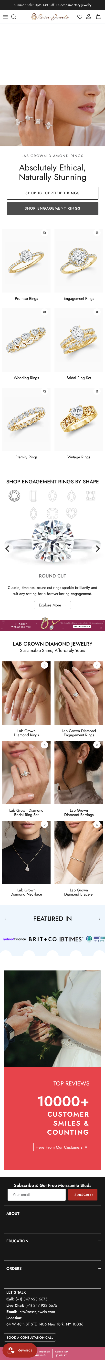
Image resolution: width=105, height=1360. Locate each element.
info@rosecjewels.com (37, 1312)
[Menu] (5, 16)
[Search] (16, 16)
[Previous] (7, 548)
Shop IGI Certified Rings (52, 193)
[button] (80, 17)
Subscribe (84, 1194)
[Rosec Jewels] (50, 16)
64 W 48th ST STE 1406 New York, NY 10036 (44, 1324)
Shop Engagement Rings (52, 208)
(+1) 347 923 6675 (31, 1299)
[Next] (97, 548)
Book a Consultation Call (30, 1337)
